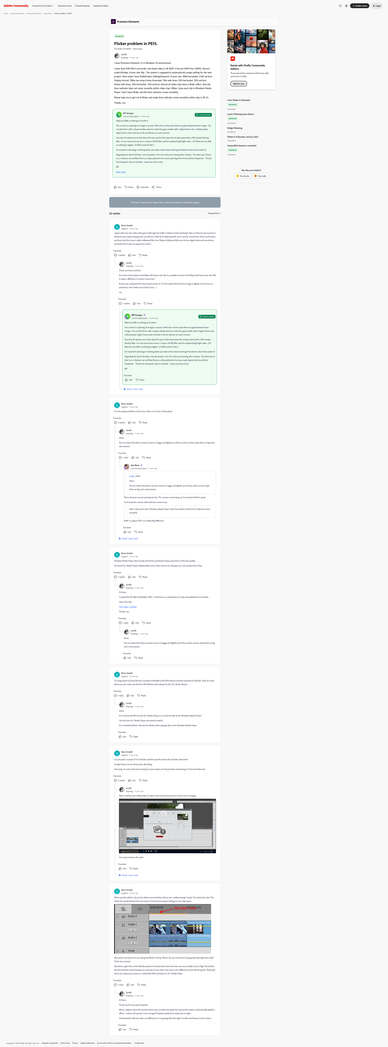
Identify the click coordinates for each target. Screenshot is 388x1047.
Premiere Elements (34, 13)
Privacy (75, 1043)
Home (6, 13)
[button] (359, 5)
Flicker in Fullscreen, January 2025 (242, 136)
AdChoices (140, 1043)
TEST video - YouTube (128, 606)
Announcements (65, 5)
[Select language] (346, 5)
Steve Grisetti (126, 225)
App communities (17, 13)
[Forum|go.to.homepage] (16, 5)
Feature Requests (82, 5)
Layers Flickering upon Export (240, 114)
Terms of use (65, 1043)
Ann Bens (135, 465)
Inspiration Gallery (101, 5)
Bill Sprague (128, 113)
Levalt (124, 54)
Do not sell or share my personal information (114, 1043)
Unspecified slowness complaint (241, 145)
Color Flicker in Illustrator (238, 100)
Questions (48, 13)
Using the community (50, 1043)
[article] (165, 241)
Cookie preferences (87, 1043)
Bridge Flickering (234, 128)
